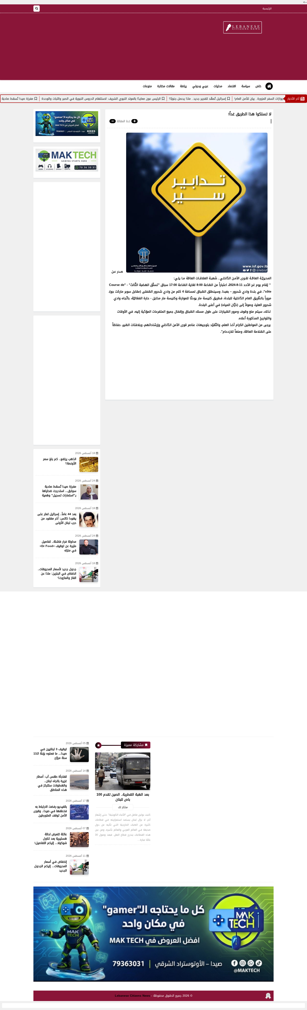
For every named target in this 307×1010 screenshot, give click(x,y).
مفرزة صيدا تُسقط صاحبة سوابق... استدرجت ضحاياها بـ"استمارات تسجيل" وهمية (59, 491)
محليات (218, 86)
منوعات (147, 86)
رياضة (183, 86)
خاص (258, 86)
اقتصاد (232, 86)
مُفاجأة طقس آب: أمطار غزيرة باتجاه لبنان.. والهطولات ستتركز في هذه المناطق (52, 783)
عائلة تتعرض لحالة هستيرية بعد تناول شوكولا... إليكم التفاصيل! (50, 838)
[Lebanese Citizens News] (242, 27)
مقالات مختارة (166, 86)
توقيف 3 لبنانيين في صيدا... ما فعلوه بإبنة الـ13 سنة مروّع (50, 753)
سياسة (245, 86)
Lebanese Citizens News (132, 996)
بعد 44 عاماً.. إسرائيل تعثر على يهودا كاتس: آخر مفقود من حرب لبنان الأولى (56, 518)
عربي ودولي (200, 86)
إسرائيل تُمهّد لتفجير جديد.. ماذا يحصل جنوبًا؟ (226, 98)
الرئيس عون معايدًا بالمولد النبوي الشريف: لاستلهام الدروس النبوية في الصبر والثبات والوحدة (130, 98)
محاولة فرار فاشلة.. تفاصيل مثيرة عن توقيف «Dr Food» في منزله (58, 546)
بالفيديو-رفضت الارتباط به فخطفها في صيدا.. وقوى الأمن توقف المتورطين (50, 811)
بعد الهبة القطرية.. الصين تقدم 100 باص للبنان (122, 797)
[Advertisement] (109, 46)
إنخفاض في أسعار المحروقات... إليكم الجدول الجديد (50, 866)
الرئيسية (267, 8)
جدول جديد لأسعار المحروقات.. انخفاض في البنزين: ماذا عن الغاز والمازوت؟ (57, 573)
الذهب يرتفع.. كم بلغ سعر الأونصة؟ (59, 461)
